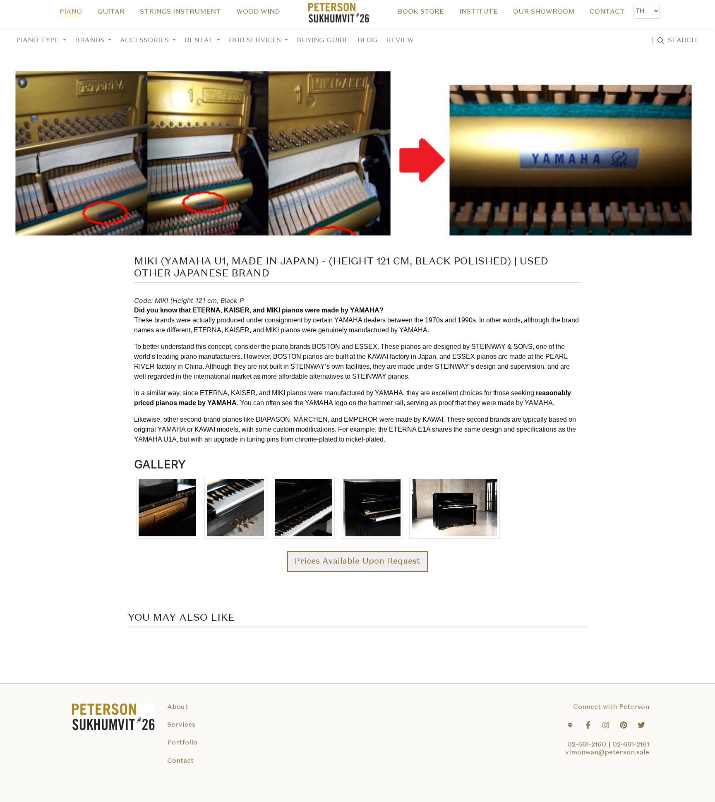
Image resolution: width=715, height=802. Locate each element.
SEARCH (674, 40)
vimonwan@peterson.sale (607, 752)
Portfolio (182, 743)
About (177, 707)
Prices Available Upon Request (357, 561)
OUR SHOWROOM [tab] (543, 12)
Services (181, 725)
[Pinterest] (623, 726)
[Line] (570, 726)
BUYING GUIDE (323, 40)
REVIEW (400, 40)
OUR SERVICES (256, 40)
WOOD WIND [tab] (258, 12)
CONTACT (607, 12)
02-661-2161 (630, 745)
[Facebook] (588, 726)
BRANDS (90, 40)
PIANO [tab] (71, 12)
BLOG (367, 40)
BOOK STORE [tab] (421, 12)
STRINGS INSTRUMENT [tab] (180, 12)
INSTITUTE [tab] (478, 12)
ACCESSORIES (145, 40)
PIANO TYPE (38, 40)
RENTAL (200, 40)
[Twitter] (641, 726)
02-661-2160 (587, 745)
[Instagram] (606, 726)
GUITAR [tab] (111, 12)
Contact (180, 761)
